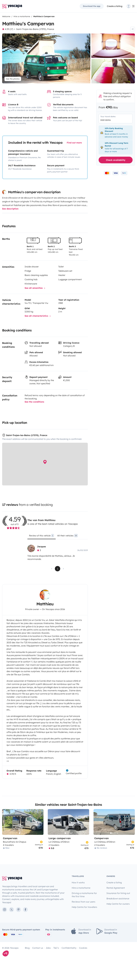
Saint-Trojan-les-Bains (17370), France (35, 29)
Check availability (115, 160)
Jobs (48, 948)
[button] (5, 953)
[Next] (40, 822)
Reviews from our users (83, 901)
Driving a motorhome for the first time (84, 895)
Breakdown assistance (117, 898)
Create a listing (114, 882)
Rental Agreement (115, 887)
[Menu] (130, 6)
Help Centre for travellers (84, 907)
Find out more (74, 142)
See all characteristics (37, 315)
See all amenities (34, 288)
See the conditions (34, 401)
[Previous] (5, 822)
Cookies (83, 948)
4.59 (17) (9, 29)
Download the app (91, 6)
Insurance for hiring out (118, 893)
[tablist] (57, 536)
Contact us (37, 948)
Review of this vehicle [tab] (41, 535)
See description (10, 208)
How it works (78, 882)
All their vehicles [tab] (67, 535)
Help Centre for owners (118, 903)
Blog (27, 948)
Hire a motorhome (81, 887)
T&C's (56, 948)
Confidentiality (69, 948)
